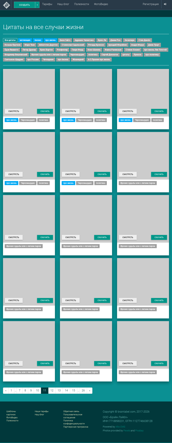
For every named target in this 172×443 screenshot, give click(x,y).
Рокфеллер (62, 50)
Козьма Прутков (12, 45)
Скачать (45, 111)
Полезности (81, 4)
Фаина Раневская (113, 50)
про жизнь (50, 40)
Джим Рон (115, 40)
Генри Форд (77, 50)
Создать (24, 5)
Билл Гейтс (65, 40)
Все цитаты (10, 40)
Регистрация (151, 4)
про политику (152, 54)
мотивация (25, 40)
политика (92, 54)
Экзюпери (129, 40)
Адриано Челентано (84, 40)
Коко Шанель (94, 50)
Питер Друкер (29, 50)
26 (83, 390)
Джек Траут (153, 45)
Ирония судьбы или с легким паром (48, 54)
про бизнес (63, 59)
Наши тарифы (42, 411)
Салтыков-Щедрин (14, 59)
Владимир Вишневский (16, 54)
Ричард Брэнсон (96, 45)
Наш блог (63, 4)
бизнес (38, 40)
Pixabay (139, 430)
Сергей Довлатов (110, 54)
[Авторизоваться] (165, 4)
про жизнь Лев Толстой (155, 50)
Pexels (126, 430)
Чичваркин (48, 59)
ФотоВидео (101, 4)
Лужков (137, 54)
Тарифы (47, 4)
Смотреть (13, 111)
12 (51, 390)
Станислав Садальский (73, 45)
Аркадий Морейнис (117, 45)
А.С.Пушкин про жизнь (99, 59)
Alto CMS (120, 426)
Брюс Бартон (46, 50)
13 (59, 390)
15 (73, 390)
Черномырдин (77, 54)
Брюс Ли (102, 40)
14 (66, 390)
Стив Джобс (144, 40)
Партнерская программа (75, 427)
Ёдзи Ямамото (11, 50)
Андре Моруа (137, 45)
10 (37, 390)
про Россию (33, 59)
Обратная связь (71, 411)
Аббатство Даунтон (48, 45)
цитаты (126, 54)
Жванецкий (78, 59)
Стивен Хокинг (133, 50)
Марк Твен (30, 45)
